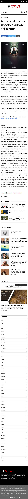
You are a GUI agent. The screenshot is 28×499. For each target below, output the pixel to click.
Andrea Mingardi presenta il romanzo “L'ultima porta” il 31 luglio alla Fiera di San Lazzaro (18, 271)
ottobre (2, 345)
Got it (18, 497)
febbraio (3, 334)
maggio (2, 325)
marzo (2, 331)
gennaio (2, 337)
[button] (2, 1)
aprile (2, 328)
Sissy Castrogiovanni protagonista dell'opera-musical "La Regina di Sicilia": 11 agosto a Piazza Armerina (19, 263)
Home (2, 1)
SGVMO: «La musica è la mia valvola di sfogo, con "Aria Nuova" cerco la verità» (18, 255)
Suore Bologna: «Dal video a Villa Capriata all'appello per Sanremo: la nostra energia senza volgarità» (19, 240)
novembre (3, 342)
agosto (2, 351)
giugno (2, 323)
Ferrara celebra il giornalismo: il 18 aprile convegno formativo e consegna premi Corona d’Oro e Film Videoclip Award (12, 307)
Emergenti (6, 17)
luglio (2, 320)
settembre (3, 348)
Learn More (11, 497)
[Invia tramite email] (18, 36)
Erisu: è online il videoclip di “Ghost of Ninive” (17, 246)
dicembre (3, 340)
